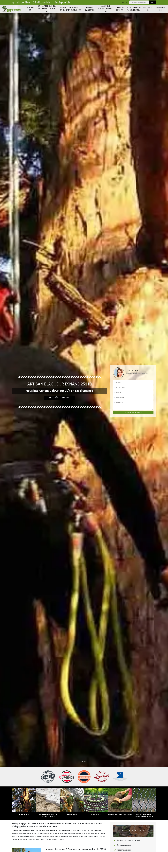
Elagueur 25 (30, 8)
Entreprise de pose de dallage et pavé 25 (47, 9)
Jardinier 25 (160, 8)
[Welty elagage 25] (11, 9)
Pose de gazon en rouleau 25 (134, 8)
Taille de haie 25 (120, 8)
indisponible (22, 2)
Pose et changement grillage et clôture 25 (70, 8)
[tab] (84, 426)
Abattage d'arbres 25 (90, 8)
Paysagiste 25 (148, 8)
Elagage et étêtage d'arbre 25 (106, 9)
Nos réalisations (59, 398)
